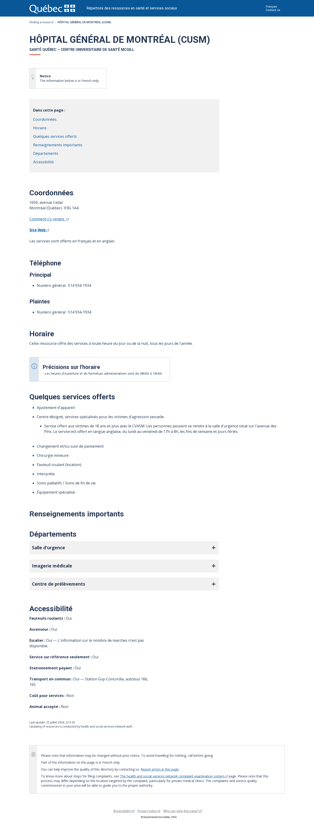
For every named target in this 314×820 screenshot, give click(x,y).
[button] (124, 548)
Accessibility (122, 811)
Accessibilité (43, 161)
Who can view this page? (181, 811)
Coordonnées (45, 119)
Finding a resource (41, 22)
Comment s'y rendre (47, 219)
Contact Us (273, 10)
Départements (45, 153)
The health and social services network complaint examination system (172, 776)
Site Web (38, 230)
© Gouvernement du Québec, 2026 (159, 817)
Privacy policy (147, 811)
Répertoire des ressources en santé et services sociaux (131, 8)
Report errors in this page (160, 769)
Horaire (39, 127)
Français (271, 6)
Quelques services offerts (55, 136)
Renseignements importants (57, 144)
